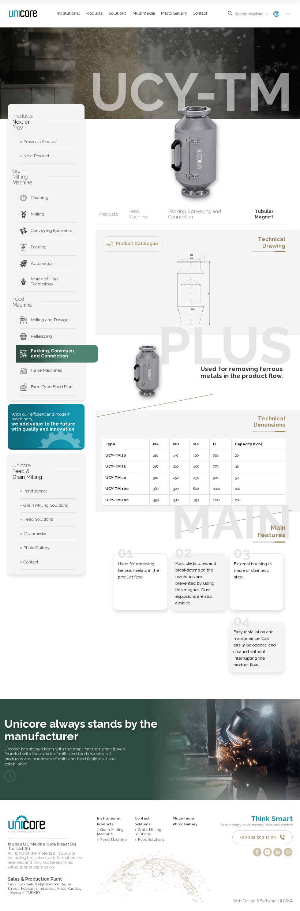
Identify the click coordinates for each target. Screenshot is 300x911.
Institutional (68, 13)
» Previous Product (38, 141)
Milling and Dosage (49, 319)
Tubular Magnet (264, 214)
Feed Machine (137, 214)
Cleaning (39, 197)
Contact (200, 13)
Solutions (118, 13)
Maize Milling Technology (44, 281)
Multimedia (143, 13)
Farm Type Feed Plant (52, 386)
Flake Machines (46, 370)
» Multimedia (33, 533)
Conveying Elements (51, 230)
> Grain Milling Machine (110, 832)
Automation (42, 263)
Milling (37, 214)
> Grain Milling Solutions (148, 832)
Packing (38, 247)
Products (94, 13)
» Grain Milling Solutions (44, 505)
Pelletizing (41, 336)
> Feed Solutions (149, 839)
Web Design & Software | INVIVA (263, 901)
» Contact (29, 562)
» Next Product (34, 155)
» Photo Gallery (35, 547)
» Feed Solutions (36, 519)
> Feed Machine (112, 839)
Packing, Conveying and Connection (53, 353)
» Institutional (33, 491)
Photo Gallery (174, 13)
